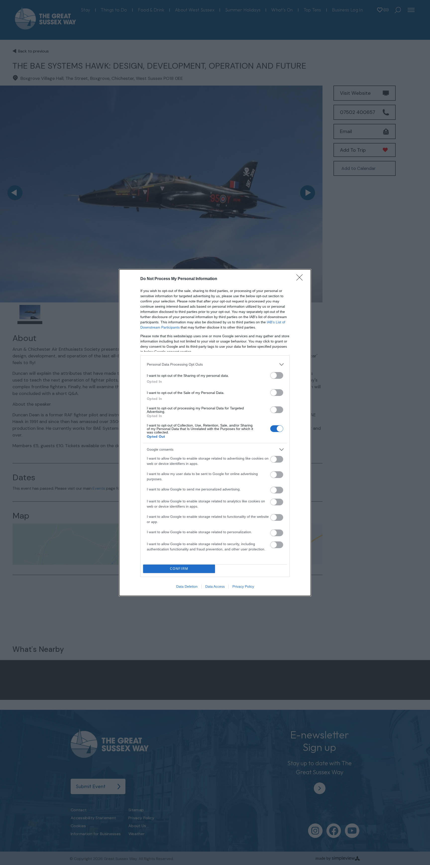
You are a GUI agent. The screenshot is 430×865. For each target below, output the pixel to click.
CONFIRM (179, 569)
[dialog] (215, 432)
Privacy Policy (243, 586)
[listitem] (215, 364)
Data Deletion (187, 586)
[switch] (276, 375)
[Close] (301, 279)
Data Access (215, 586)
